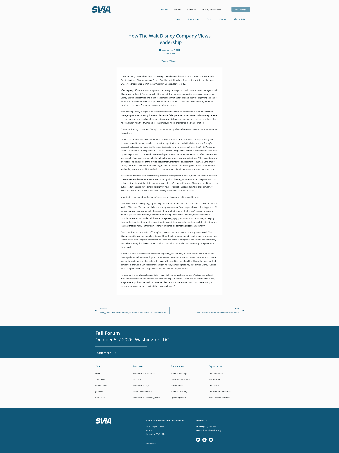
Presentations (177, 385)
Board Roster (214, 379)
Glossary (137, 379)
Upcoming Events (178, 397)
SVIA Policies (214, 385)
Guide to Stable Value (142, 391)
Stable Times (169, 53)
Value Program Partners (219, 397)
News (177, 19)
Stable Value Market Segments (146, 397)
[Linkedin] (204, 440)
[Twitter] (198, 440)
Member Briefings (179, 373)
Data (209, 19)
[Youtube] (211, 440)
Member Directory (179, 391)
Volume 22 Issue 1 (170, 61)
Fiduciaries (191, 9)
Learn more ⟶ (105, 353)
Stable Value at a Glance (144, 373)
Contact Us (100, 397)
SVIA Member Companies (220, 391)
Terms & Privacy (151, 443)
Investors (177, 9)
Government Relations (181, 379)
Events (222, 19)
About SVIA (239, 19)
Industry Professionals (211, 9)
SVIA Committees (216, 373)
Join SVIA (99, 391)
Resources (193, 19)
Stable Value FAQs (141, 385)
